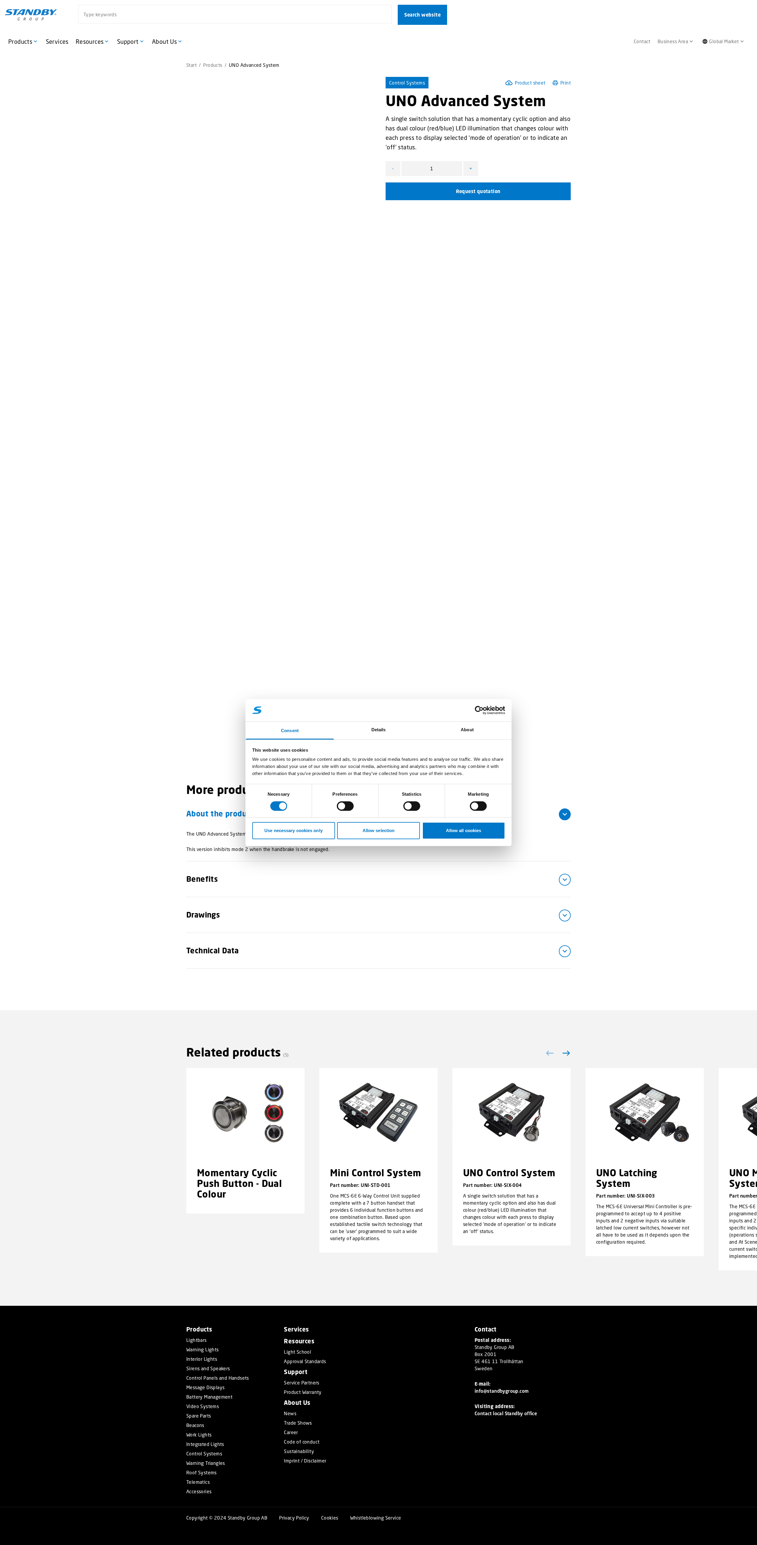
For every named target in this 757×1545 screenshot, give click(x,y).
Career (291, 1432)
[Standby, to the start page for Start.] (31, 15)
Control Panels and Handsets (217, 1378)
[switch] (345, 806)
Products (212, 65)
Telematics (198, 1482)
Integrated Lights (205, 1444)
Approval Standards (305, 1361)
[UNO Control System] (511, 1112)
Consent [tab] (290, 730)
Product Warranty (302, 1392)
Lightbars (196, 1340)
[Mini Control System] (378, 1112)
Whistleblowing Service (375, 1517)
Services (296, 1329)
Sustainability (299, 1451)
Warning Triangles (205, 1463)
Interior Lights (201, 1359)
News (290, 1413)
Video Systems (202, 1406)
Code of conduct (301, 1441)
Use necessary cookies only (293, 830)
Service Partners (301, 1382)
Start (191, 65)
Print (565, 82)
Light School (297, 1352)
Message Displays (205, 1387)
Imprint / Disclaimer (305, 1460)
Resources (299, 1341)
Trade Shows (298, 1423)
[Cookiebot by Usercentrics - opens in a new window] (479, 710)
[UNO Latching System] (644, 1112)
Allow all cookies (463, 830)
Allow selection (379, 830)
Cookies (329, 1517)
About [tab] (467, 729)
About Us (297, 1402)
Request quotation (478, 191)
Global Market (724, 41)
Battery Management (209, 1396)
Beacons (195, 1425)
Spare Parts (198, 1415)
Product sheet (530, 82)
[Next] (565, 1053)
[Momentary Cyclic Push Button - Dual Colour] (245, 1112)
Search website (422, 15)
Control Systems (407, 82)
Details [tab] (378, 729)
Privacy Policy (294, 1517)
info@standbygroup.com (502, 1391)
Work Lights (198, 1434)
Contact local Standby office (506, 1413)
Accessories (198, 1491)
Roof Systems (201, 1472)
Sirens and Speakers (208, 1368)
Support (295, 1372)
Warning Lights (202, 1349)
